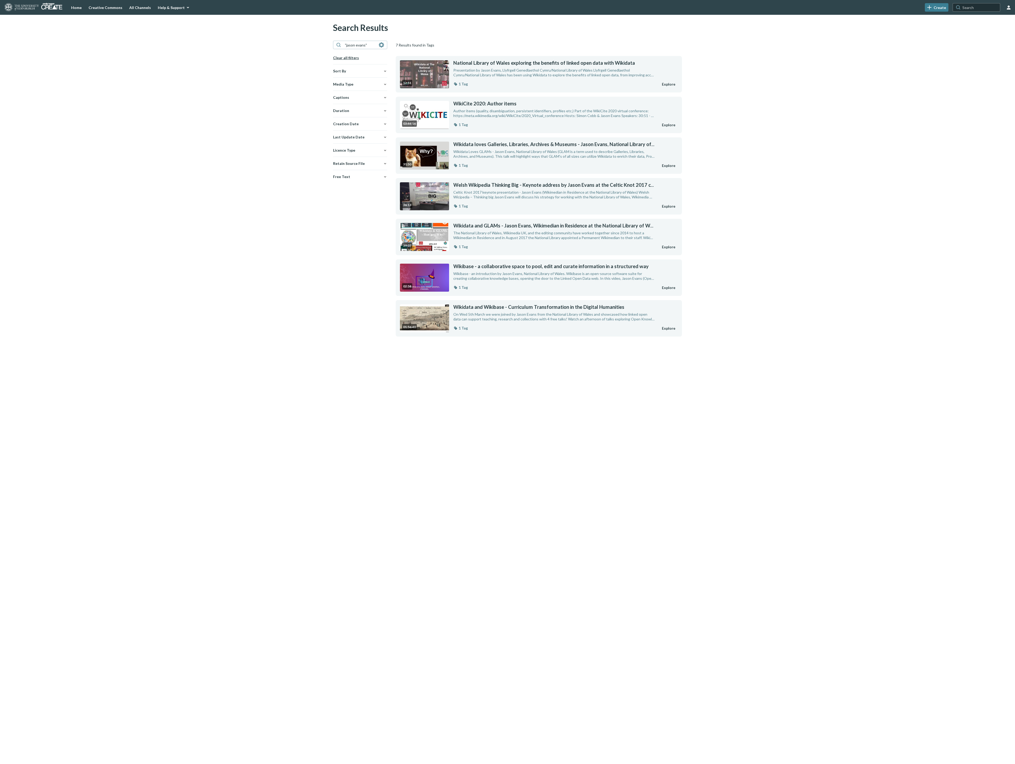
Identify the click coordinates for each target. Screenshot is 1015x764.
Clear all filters (346, 57)
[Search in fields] (381, 45)
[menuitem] (76, 7)
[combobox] (360, 45)
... (553, 144)
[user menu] (1008, 7)
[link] (936, 7)
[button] (460, 84)
